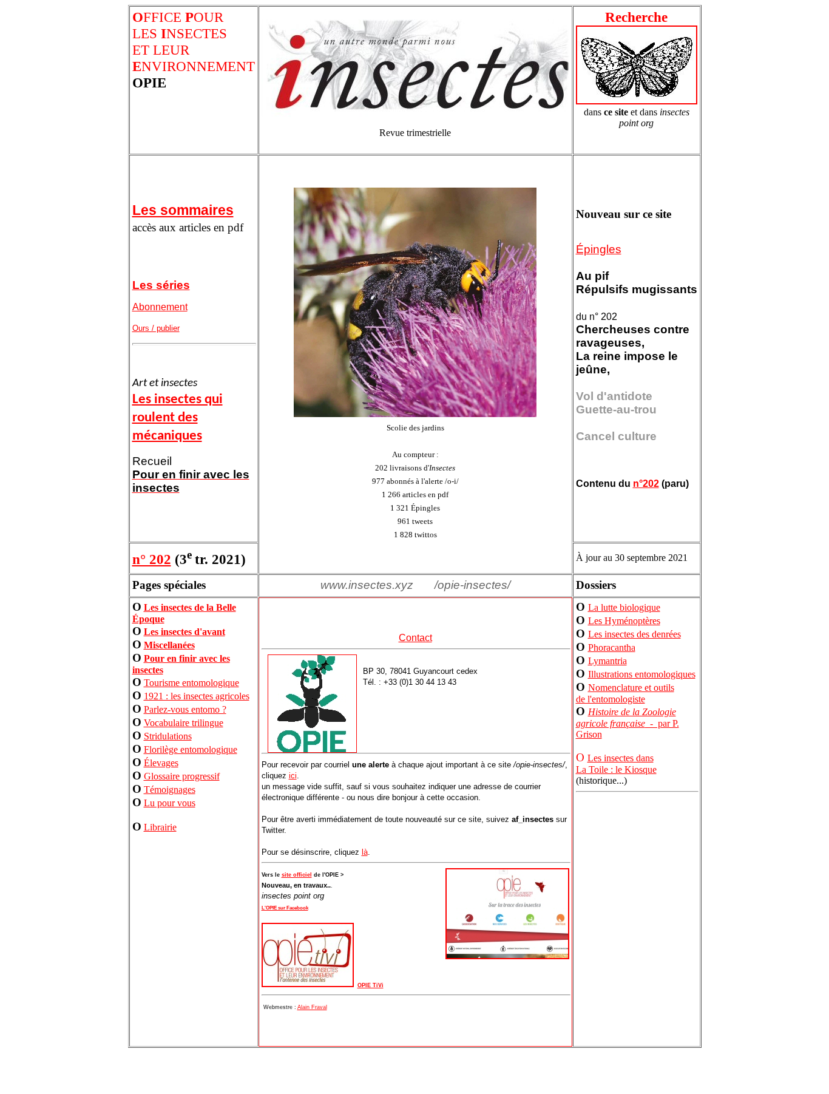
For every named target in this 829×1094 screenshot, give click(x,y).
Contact (415, 638)
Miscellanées (169, 645)
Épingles (598, 249)
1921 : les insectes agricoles (196, 696)
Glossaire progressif (182, 776)
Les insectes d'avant (184, 632)
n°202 (646, 483)
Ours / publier (156, 328)
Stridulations (168, 736)
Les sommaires (183, 210)
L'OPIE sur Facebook (285, 908)
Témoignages (169, 789)
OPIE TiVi (370, 985)
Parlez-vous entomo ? (185, 709)
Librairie (160, 827)
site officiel (297, 875)
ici (293, 775)
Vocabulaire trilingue (183, 723)
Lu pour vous (169, 803)
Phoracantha (611, 647)
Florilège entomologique (190, 749)
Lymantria (607, 661)
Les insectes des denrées (634, 634)
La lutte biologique (624, 607)
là (365, 852)
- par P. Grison (627, 723)
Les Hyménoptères (624, 621)
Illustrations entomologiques (641, 674)
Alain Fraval (312, 1007)
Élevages (161, 763)
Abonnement (160, 307)
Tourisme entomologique (191, 683)
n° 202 (151, 559)
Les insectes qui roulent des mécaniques (177, 418)
